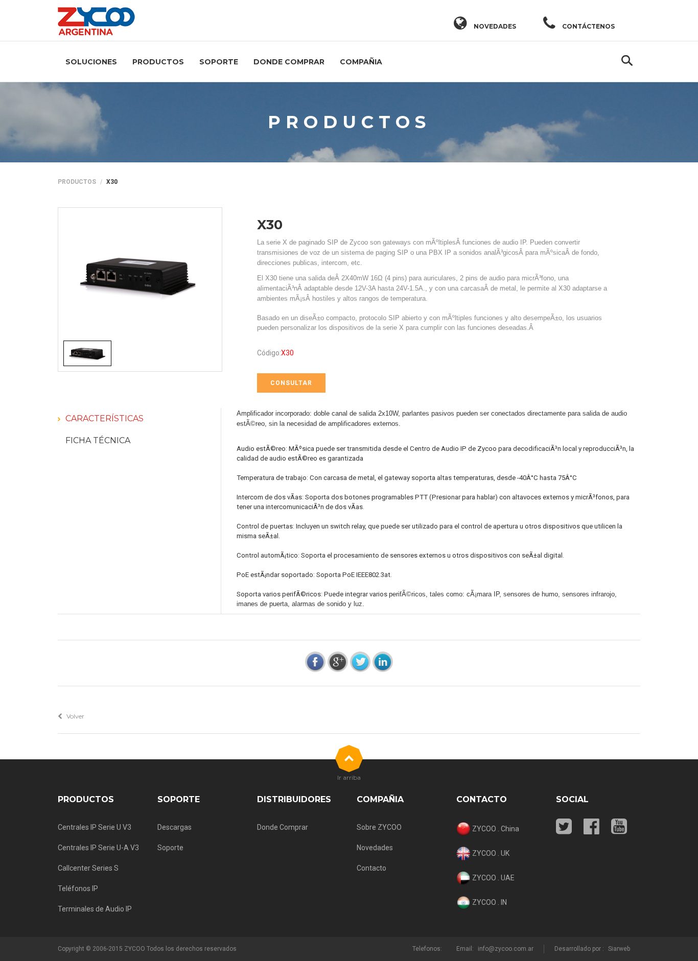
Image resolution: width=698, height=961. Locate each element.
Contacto (371, 868)
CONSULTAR (291, 383)
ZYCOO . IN (489, 902)
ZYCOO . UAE (493, 877)
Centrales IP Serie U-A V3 (98, 848)
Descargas (174, 827)
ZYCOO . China (495, 828)
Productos (158, 61)
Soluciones (91, 61)
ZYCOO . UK (490, 853)
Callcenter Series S (88, 868)
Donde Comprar (288, 61)
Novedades (375, 848)
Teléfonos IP (78, 888)
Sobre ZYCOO (379, 827)
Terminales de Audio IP (95, 909)
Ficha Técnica (97, 440)
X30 (270, 225)
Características (104, 418)
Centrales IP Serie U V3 (94, 827)
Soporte (218, 61)
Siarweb (619, 948)
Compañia (361, 61)
